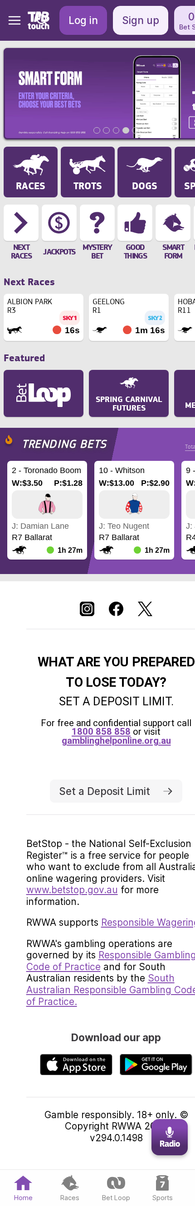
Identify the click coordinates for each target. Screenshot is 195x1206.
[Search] (43, 20)
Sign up (140, 20)
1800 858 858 (101, 731)
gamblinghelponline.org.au (116, 740)
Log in (83, 20)
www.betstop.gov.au (72, 889)
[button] (11, 20)
